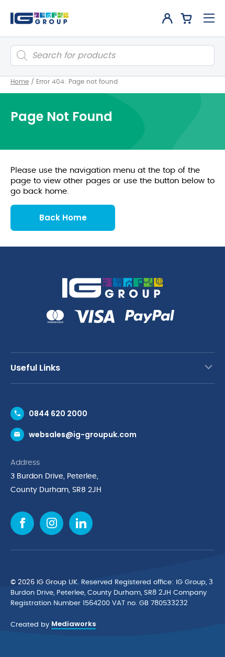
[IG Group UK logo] (39, 18)
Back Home (63, 217)
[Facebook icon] (22, 523)
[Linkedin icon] (81, 523)
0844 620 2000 (58, 413)
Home (19, 82)
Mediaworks (73, 624)
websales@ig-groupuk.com (83, 434)
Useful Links (35, 368)
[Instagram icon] (51, 523)
